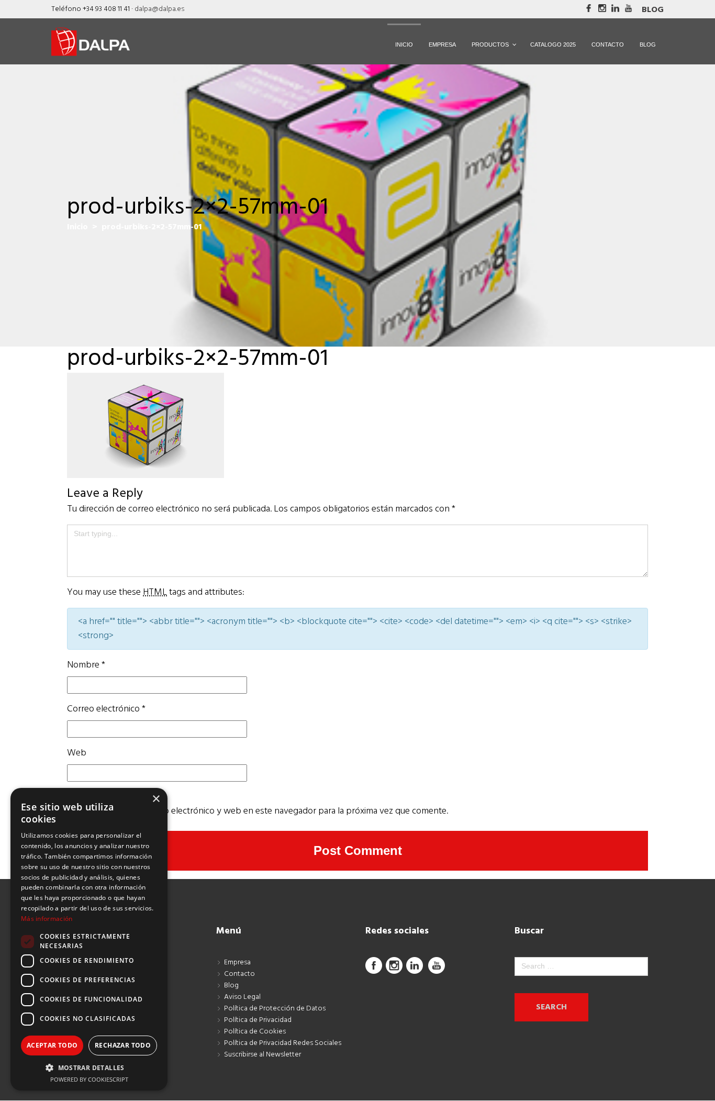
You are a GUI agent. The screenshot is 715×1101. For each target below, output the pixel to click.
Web (76, 753)
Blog (653, 10)
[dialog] (88, 939)
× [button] (156, 799)
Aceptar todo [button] (52, 1045)
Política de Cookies (255, 1032)
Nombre (86, 665)
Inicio (77, 227)
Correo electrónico (106, 709)
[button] (89, 1067)
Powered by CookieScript (89, 1079)
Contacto (239, 974)
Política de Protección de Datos (275, 1009)
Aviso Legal (242, 997)
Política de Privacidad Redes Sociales (282, 1043)
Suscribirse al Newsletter (262, 1055)
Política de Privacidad (258, 1020)
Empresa (237, 963)
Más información (47, 918)
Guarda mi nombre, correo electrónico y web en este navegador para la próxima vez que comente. (257, 811)
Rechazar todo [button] (123, 1045)
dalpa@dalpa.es (159, 9)
